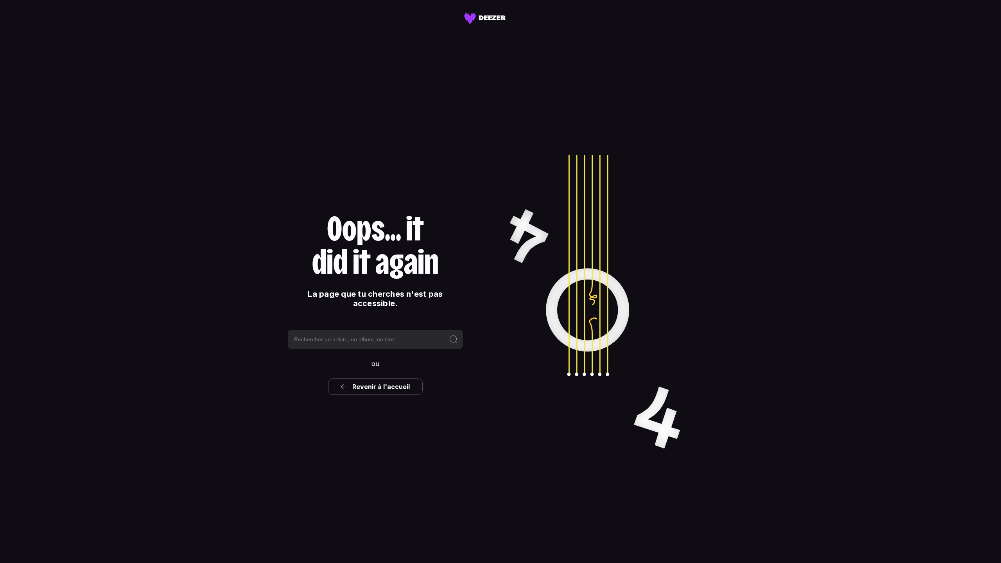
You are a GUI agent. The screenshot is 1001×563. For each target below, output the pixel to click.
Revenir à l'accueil (381, 387)
